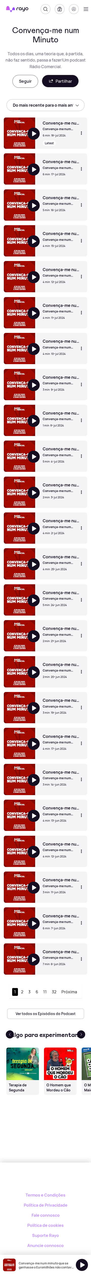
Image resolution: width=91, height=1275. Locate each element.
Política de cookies (45, 1225)
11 (45, 992)
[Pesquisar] (45, 9)
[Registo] (74, 9)
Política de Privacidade (45, 1205)
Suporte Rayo (45, 1235)
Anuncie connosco (45, 1245)
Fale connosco (46, 1215)
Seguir (25, 81)
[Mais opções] (81, 133)
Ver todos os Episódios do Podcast (46, 1013)
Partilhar (64, 81)
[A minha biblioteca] (60, 9)
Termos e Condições (45, 1195)
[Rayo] (45, 1180)
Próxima (69, 992)
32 (54, 992)
